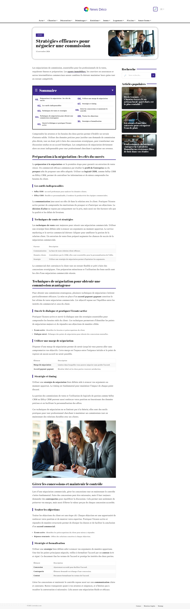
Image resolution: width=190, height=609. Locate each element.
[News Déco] (95, 9)
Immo (39, 35)
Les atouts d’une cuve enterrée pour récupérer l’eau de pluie (137, 125)
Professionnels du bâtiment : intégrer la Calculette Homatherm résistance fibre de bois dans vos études (139, 148)
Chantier (127, 94)
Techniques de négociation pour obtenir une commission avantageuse (56, 117)
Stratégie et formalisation (91, 121)
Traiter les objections (90, 116)
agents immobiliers (77, 71)
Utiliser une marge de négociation (95, 98)
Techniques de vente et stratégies (54, 111)
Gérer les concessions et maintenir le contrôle (94, 110)
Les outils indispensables (51, 105)
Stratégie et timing (89, 103)
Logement (128, 120)
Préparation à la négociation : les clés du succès (55, 99)
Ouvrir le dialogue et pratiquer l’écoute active (56, 124)
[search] (155, 9)
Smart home (129, 141)
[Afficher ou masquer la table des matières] (85, 90)
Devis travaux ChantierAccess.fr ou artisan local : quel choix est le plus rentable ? (139, 100)
